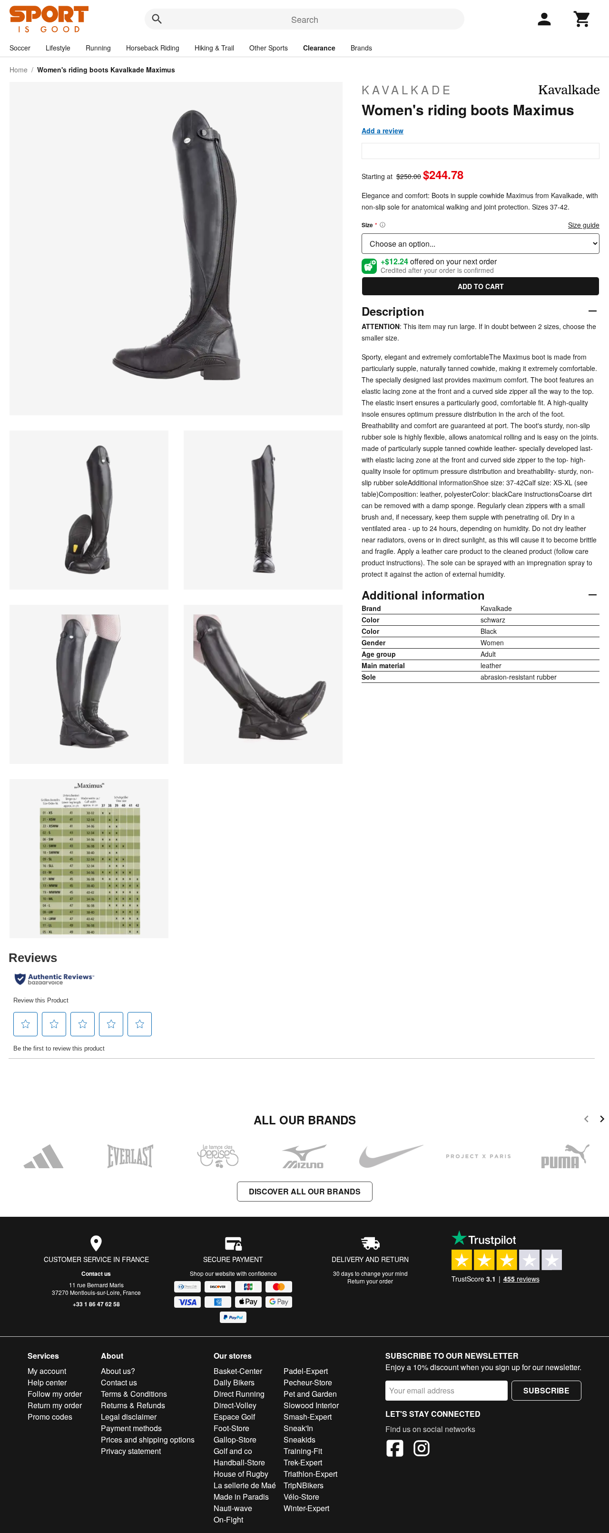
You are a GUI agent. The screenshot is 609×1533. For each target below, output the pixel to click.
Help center (47, 1382)
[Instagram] (421, 1450)
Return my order (55, 1405)
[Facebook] (394, 1450)
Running (98, 47)
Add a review (382, 130)
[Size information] (382, 224)
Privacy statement (131, 1450)
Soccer (20, 47)
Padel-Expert (306, 1370)
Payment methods (131, 1428)
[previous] (586, 1120)
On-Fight (228, 1519)
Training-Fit (303, 1450)
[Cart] (582, 19)
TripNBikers (304, 1485)
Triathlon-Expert (310, 1473)
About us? (118, 1370)
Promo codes (50, 1416)
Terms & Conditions (134, 1393)
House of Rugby (241, 1473)
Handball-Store (239, 1462)
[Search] (157, 19)
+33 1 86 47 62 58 (96, 1304)
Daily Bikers (234, 1382)
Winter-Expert (306, 1508)
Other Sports (268, 47)
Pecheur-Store (308, 1382)
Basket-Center (238, 1370)
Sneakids (299, 1439)
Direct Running (239, 1393)
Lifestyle (58, 47)
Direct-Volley (235, 1405)
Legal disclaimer (129, 1416)
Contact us (96, 1273)
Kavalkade (407, 89)
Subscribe (546, 1390)
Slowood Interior (311, 1405)
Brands (361, 47)
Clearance (319, 47)
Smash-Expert (308, 1416)
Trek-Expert (303, 1462)
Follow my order (55, 1393)
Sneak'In (298, 1428)
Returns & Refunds (133, 1405)
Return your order (370, 1281)
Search (304, 19)
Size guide (583, 225)
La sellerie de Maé (245, 1485)
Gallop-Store (235, 1439)
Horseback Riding (152, 47)
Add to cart (481, 286)
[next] (602, 1120)
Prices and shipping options (148, 1439)
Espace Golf (234, 1416)
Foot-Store (231, 1428)
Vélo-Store (301, 1496)
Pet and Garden (310, 1393)
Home (19, 69)
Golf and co (233, 1450)
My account (47, 1370)
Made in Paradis (241, 1496)
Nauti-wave (233, 1508)
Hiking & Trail (214, 47)
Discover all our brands (305, 1191)
